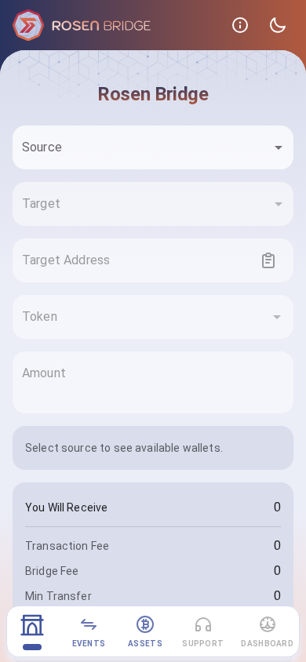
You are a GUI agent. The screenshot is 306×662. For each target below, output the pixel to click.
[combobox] (153, 147)
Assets (145, 643)
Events (89, 643)
